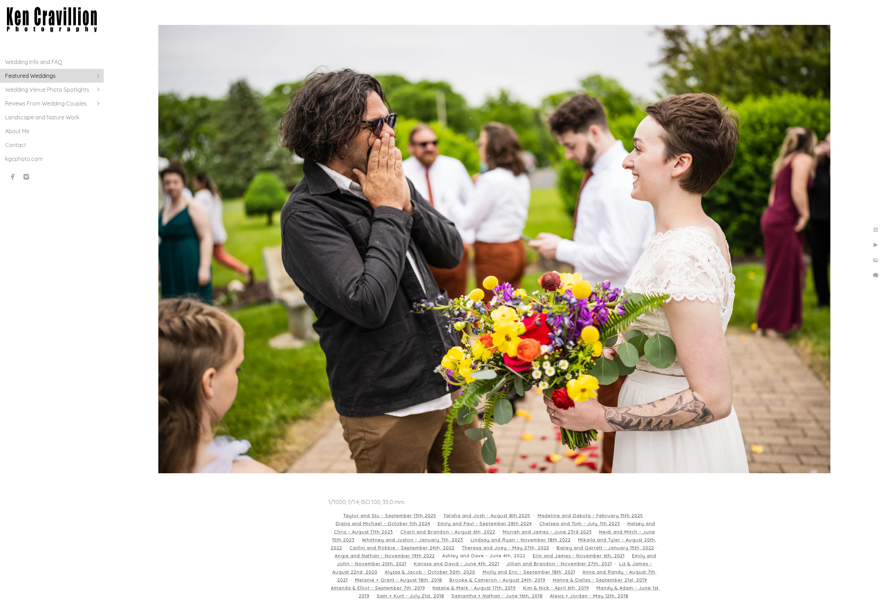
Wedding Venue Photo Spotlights (47, 89)
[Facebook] (13, 177)
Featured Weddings (30, 75)
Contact (15, 144)
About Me (17, 131)
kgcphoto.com (24, 158)
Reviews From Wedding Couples (46, 103)
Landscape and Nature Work (42, 117)
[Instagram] (26, 177)
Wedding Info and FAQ (33, 61)
